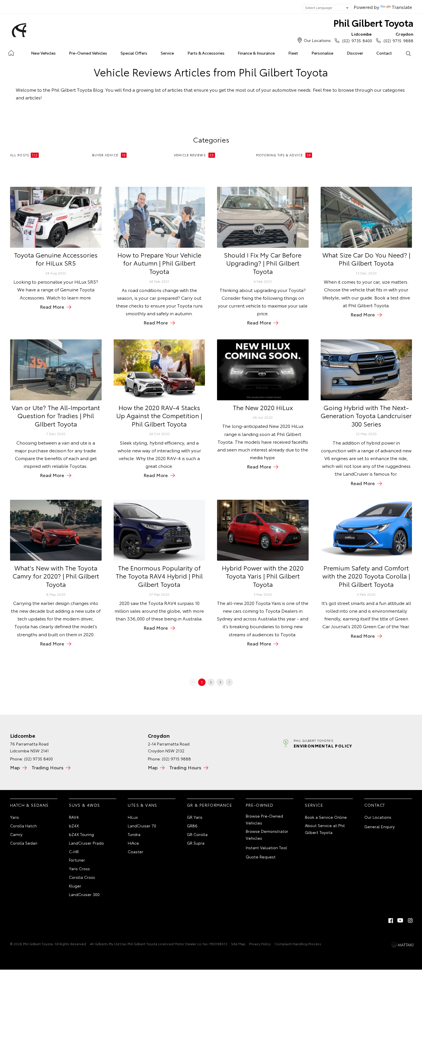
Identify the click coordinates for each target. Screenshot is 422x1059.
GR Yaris (194, 817)
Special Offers (134, 53)
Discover (355, 53)
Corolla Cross (82, 877)
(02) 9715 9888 (398, 37)
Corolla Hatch (23, 826)
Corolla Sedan (23, 843)
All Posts (24, 155)
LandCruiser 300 (84, 894)
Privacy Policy (260, 943)
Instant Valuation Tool (266, 847)
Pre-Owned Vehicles (88, 53)
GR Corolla (197, 834)
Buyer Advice (109, 155)
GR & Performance (209, 805)
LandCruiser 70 (142, 826)
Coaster (135, 851)
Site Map (238, 943)
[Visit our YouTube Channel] (400, 920)
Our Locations (317, 40)
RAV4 (74, 817)
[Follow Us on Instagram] (410, 920)
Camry (16, 834)
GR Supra (195, 843)
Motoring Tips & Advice (283, 155)
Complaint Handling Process (297, 943)
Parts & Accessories (205, 53)
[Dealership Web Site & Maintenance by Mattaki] (402, 945)
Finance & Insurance (256, 53)
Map (15, 767)
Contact (384, 53)
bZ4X (74, 826)
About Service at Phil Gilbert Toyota (325, 828)
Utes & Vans (142, 805)
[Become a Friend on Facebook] (391, 920)
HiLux (133, 817)
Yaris (14, 817)
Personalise (322, 53)
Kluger (75, 886)
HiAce (133, 843)
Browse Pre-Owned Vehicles (264, 819)
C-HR (74, 851)
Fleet (293, 53)
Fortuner (77, 860)
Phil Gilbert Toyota (373, 22)
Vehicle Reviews (194, 155)
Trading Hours (47, 767)
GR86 (192, 826)
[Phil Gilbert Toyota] (18, 30)
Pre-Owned (260, 805)
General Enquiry (379, 826)
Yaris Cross (79, 868)
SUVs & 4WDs (84, 805)
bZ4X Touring (81, 834)
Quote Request (261, 857)
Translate (402, 6)
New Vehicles (43, 53)
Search (408, 53)
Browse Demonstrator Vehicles (267, 834)
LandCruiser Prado (86, 843)
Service (167, 53)
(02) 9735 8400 (357, 37)
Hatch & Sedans (29, 805)
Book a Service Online (326, 817)
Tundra (134, 834)
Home (11, 52)
